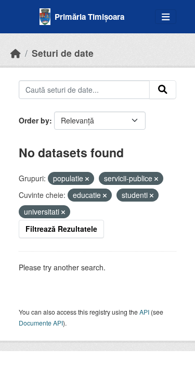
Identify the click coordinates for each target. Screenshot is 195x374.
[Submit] (162, 89)
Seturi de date (63, 52)
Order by (34, 120)
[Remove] (87, 178)
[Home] (15, 52)
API (144, 311)
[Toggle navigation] (165, 16)
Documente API (41, 322)
